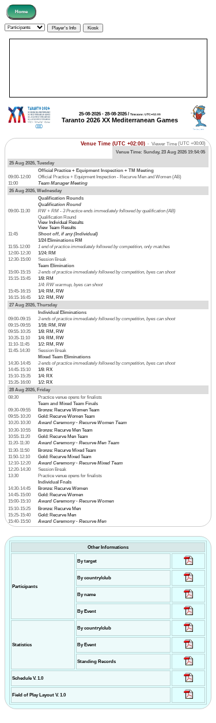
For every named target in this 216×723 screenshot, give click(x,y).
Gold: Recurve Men (57, 515)
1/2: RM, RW (51, 297)
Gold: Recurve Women (60, 494)
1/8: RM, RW (51, 331)
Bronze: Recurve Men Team (65, 430)
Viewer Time (178, 143)
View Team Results (57, 227)
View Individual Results (61, 222)
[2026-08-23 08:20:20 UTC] (189, 699)
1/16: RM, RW (52, 325)
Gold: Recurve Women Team (66, 416)
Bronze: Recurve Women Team (69, 410)
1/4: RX (45, 376)
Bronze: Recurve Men (59, 508)
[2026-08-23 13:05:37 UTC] (189, 565)
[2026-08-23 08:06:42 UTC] (189, 682)
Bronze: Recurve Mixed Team (67, 450)
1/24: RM (47, 253)
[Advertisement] (108, 68)
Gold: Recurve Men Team (63, 436)
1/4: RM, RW (51, 291)
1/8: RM (46, 278)
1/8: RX (45, 369)
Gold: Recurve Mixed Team (65, 456)
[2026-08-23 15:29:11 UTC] (189, 665)
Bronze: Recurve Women (63, 488)
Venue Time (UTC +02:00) (113, 143)
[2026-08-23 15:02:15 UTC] (189, 582)
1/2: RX (45, 382)
